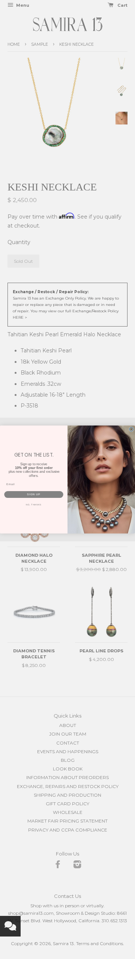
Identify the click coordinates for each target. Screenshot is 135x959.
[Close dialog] (131, 429)
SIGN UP (33, 494)
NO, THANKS (34, 504)
